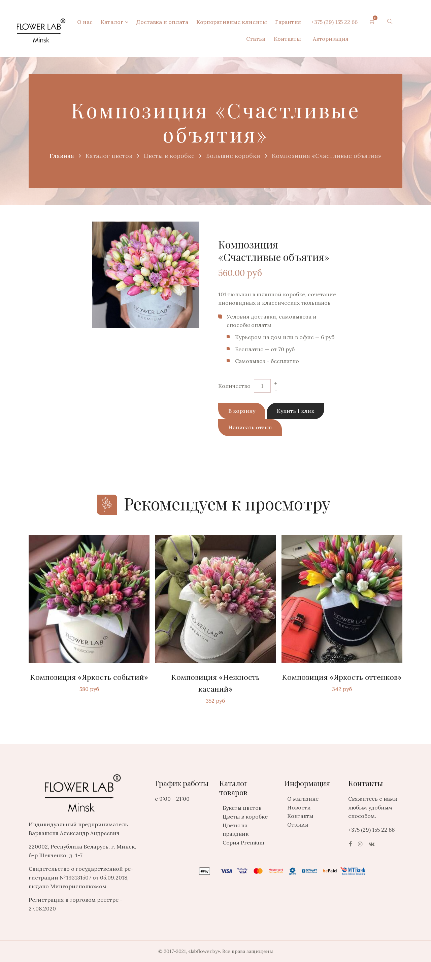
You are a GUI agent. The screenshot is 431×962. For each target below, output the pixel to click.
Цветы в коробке (245, 816)
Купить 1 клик (295, 410)
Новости (299, 807)
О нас (85, 22)
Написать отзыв (250, 427)
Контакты (287, 38)
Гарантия (288, 22)
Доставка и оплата (162, 22)
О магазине (303, 798)
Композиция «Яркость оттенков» (342, 677)
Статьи (256, 38)
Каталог (112, 22)
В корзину (241, 410)
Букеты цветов (242, 807)
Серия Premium (243, 842)
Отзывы (297, 824)
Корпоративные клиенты (231, 22)
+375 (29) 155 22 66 (334, 22)
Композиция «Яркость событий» (89, 677)
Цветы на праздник (235, 829)
